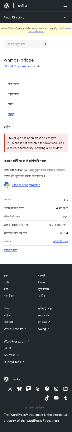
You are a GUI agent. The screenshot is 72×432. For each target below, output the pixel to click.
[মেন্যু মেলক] (66, 6)
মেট (7, 348)
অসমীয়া (16, 379)
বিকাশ (10, 104)
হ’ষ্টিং (6, 289)
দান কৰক (44, 322)
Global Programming (18, 66)
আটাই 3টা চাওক (60, 241)
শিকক (6, 308)
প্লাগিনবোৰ (43, 289)
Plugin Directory (14, 17)
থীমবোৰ (41, 282)
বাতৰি (6, 282)
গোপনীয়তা (9, 296)
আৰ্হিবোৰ (42, 296)
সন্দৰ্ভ (6, 275)
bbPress (11, 355)
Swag (44, 329)
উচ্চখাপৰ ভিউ (10, 250)
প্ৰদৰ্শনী (42, 275)
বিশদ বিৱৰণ (13, 84)
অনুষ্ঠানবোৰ (43, 315)
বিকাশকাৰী (8, 322)
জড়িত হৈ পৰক (45, 308)
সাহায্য (11, 114)
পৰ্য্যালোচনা (13, 94)
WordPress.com (17, 341)
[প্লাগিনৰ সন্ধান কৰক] (44, 44)
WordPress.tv (15, 329)
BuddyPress (14, 362)
